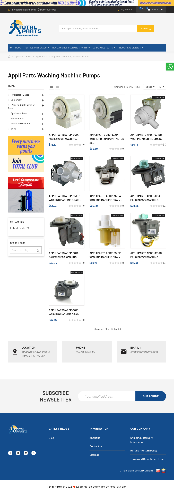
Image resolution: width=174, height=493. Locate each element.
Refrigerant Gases (20, 94)
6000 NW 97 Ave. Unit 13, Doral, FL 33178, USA (36, 353)
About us (95, 437)
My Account (127, 9)
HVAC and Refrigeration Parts (21, 106)
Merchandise (17, 118)
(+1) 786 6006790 (85, 351)
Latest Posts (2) (19, 227)
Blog (51, 437)
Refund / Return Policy (143, 450)
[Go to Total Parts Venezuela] (163, 470)
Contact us (96, 446)
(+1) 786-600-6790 (47, 9)
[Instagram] (26, 453)
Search (144, 28)
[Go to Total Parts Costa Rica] (157, 470)
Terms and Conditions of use (147, 458)
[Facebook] (10, 453)
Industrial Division (20, 123)
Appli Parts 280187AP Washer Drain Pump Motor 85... (107, 138)
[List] (57, 86)
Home (11, 85)
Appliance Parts (19, 113)
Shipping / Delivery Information (141, 440)
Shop (13, 128)
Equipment (16, 99)
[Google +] (33, 453)
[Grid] (51, 86)
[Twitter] (18, 453)
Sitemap (94, 454)
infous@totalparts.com (24, 9)
